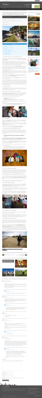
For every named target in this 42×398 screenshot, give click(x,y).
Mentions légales (14, 397)
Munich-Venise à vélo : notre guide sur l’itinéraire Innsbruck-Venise (33, 54)
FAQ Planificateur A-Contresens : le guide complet (33, 29)
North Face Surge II (11, 148)
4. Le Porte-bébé (5, 48)
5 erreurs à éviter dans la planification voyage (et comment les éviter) (33, 45)
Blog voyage (3, 397)
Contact (22, 397)
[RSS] (39, 0)
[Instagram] (36, 0)
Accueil (5, 10)
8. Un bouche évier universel (6, 52)
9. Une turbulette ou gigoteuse (6, 53)
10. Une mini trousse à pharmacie (7, 54)
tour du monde (7, 388)
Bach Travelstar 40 (13, 146)
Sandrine (6, 296)
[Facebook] (35, 0)
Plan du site (18, 397)
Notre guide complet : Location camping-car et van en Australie (33, 37)
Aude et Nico (7, 331)
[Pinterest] (37, 0)
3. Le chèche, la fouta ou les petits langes (8, 47)
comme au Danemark (14, 66)
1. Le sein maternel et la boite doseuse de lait (8, 45)
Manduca (12, 123)
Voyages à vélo (30, 52)
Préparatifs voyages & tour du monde (10, 10)
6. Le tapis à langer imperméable (7, 50)
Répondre (12, 281)
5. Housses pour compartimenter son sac (8, 49)
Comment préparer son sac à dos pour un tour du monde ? (19, 19)
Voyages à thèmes (20, 249)
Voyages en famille (5, 250)
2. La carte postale (5, 46)
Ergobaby (15, 123)
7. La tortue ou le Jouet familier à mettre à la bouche (9, 51)
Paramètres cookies (25, 397)
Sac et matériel (16, 249)
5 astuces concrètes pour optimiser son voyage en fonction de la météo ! (32, 20)
